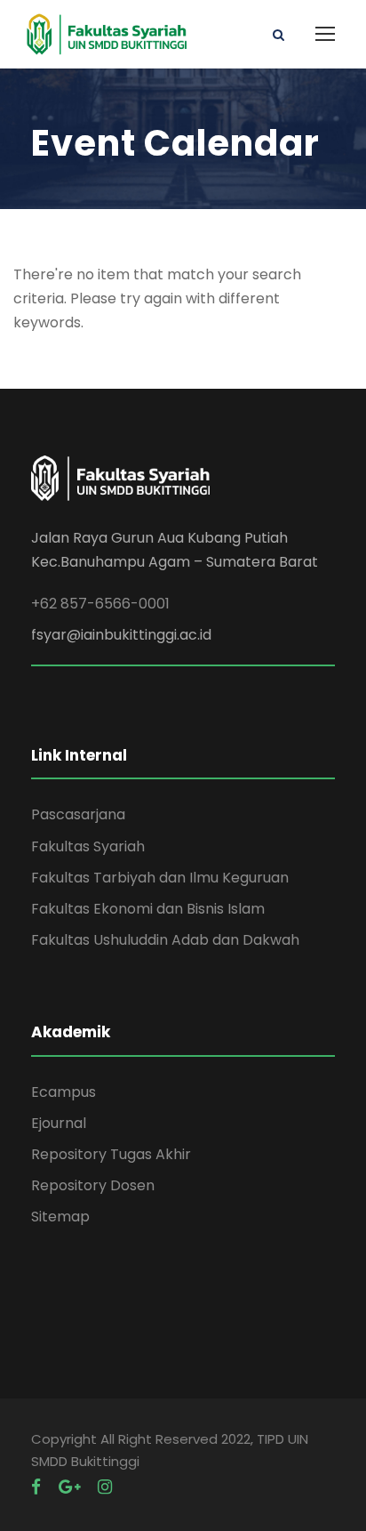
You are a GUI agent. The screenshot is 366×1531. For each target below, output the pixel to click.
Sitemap (60, 1216)
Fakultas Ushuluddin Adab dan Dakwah (165, 940)
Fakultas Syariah (88, 846)
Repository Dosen (93, 1185)
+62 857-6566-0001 (100, 603)
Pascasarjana (78, 814)
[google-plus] (69, 1487)
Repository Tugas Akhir (111, 1154)
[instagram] (105, 1487)
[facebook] (36, 1487)
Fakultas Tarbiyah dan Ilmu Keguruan (160, 877)
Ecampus (63, 1092)
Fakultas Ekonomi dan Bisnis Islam (148, 908)
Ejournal (58, 1123)
